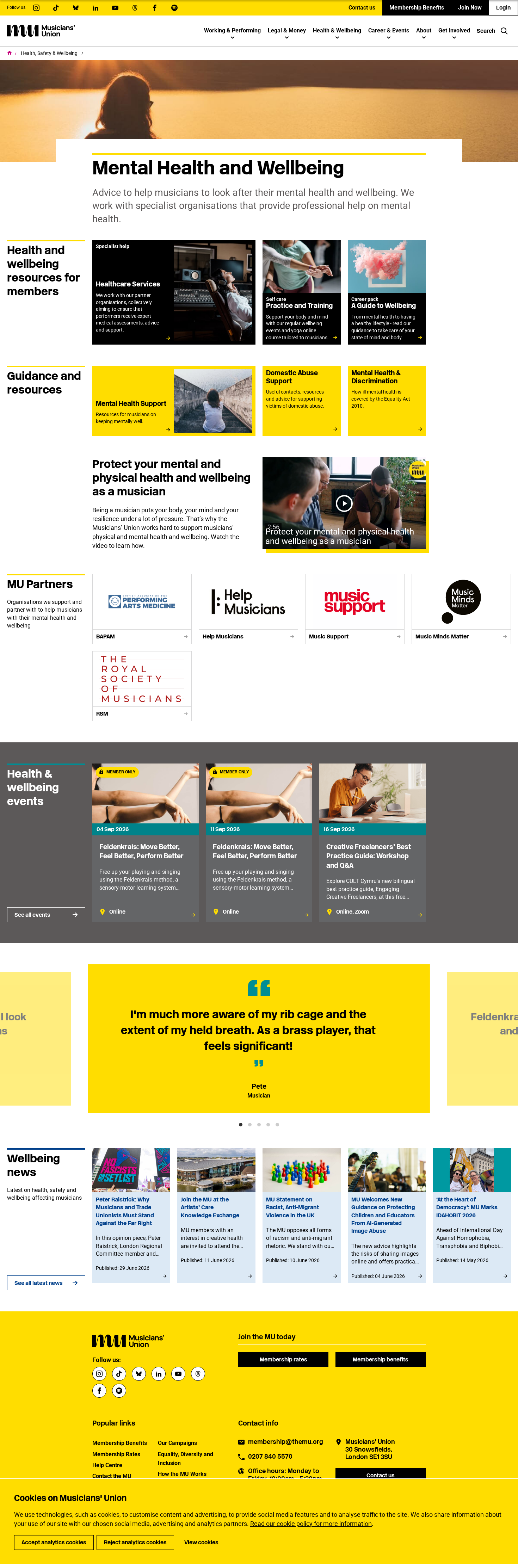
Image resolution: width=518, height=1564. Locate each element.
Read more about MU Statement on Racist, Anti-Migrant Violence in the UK (302, 1215)
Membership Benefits (416, 7)
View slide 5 (277, 1124)
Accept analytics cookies (53, 1542)
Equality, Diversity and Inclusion (185, 1458)
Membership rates (283, 1359)
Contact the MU (111, 1476)
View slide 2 (250, 1124)
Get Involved (454, 30)
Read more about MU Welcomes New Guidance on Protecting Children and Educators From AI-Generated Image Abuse (387, 1215)
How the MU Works (182, 1474)
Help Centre (107, 1465)
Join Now (470, 7)
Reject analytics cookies (135, 1542)
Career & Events (388, 30)
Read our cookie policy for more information (311, 1523)
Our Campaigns (177, 1443)
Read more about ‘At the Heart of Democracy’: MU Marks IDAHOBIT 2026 (472, 1215)
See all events (32, 914)
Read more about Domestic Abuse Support (302, 401)
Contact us (362, 7)
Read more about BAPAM (142, 609)
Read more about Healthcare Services (173, 292)
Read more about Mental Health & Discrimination (387, 401)
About (423, 30)
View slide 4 (268, 1124)
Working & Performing (232, 30)
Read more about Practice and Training (302, 292)
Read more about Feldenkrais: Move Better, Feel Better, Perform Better (145, 843)
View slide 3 (259, 1124)
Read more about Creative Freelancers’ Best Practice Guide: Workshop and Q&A (372, 843)
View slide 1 (240, 1124)
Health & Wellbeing (337, 30)
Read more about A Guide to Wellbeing (387, 292)
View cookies (201, 1542)
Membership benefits (380, 1359)
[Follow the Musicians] (36, 8)
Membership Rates (116, 1454)
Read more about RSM (142, 686)
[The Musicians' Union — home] (41, 31)
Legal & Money (287, 30)
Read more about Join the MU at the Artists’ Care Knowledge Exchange (216, 1215)
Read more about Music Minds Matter (461, 609)
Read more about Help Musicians (248, 609)
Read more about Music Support (355, 609)
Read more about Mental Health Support (173, 401)
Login (503, 7)
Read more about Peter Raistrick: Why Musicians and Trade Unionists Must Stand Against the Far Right (131, 1215)
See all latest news (38, 1283)
